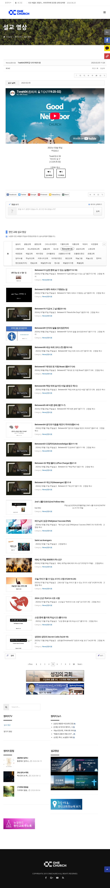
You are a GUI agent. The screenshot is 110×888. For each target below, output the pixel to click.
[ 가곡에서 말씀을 (22, 787)
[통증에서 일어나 (22, 758)
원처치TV (18, 37)
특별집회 (80, 263)
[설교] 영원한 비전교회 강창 (63, 723)
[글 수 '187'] (8, 253)
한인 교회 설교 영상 (17, 232)
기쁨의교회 (64, 244)
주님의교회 (30, 258)
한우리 (98, 258)
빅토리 (85, 244)
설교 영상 (27, 37)
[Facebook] (107, 40)
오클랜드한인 (79, 253)
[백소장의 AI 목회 (22, 772)
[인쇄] (100, 75)
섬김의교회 (80, 249)
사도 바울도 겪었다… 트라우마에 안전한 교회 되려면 (46, 3)
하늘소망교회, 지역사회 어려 (64, 730)
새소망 (55, 249)
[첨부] (104, 75)
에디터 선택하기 (96, 204)
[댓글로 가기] (96, 75)
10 (74, 664)
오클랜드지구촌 (64, 253)
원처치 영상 (8, 731)
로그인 (19, 3)
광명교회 (37, 244)
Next (80, 664)
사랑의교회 (19, 249)
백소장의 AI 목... (23, 775)
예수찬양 (39, 253)
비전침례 (94, 244)
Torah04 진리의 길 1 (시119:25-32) (29, 63)
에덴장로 (18, 253)
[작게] (84, 75)
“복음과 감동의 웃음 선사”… (63, 734)
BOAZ (8, 68)
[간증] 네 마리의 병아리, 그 (63, 727)
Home (9, 37)
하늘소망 (89, 258)
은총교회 (91, 253)
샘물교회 (46, 249)
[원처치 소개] (107, 56)
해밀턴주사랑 (46, 263)
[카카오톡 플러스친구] (107, 48)
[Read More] (55, 275)
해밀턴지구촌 (68, 263)
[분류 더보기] (104, 244)
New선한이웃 (67, 249)
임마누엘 (18, 258)
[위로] (88, 75)
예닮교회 (29, 253)
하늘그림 (79, 258)
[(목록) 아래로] (92, 75)
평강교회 (68, 258)
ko (107, 32)
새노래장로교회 (34, 249)
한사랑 (57, 263)
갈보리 (18, 244)
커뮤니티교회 (43, 258)
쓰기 (101, 655)
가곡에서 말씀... (22, 790)
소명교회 (91, 249)
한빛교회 (33, 263)
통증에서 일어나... (23, 761)
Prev (31, 664)
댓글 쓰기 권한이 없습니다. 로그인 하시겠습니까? (37, 209)
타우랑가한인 (57, 258)
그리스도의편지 (51, 244)
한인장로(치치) (21, 263)
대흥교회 (75, 244)
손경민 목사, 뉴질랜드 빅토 (63, 737)
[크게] (80, 75)
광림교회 (27, 244)
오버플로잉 (50, 253)
